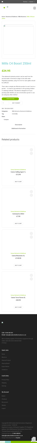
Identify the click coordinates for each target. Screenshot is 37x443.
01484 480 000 (9, 333)
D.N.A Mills (15, 114)
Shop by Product (6, 360)
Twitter (15, 116)
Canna (12, 170)
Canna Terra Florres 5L (18, 298)
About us (4, 357)
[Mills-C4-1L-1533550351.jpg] (18, 40)
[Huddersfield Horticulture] (18, 9)
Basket (3, 396)
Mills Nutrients (22, 17)
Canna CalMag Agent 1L (18, 172)
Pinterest (17, 116)
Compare (6, 120)
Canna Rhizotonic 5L (18, 256)
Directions (8, 442)
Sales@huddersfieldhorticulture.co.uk (16, 335)
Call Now (2, 442)
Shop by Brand (5, 363)
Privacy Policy (5, 380)
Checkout (4, 399)
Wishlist (4, 405)
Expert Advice (5, 366)
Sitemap (4, 386)
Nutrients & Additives (11, 17)
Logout (4, 408)
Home (3, 17)
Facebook (13, 116)
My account (5, 402)
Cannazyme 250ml (18, 214)
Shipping (4, 383)
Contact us (4, 370)
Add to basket (16, 103)
